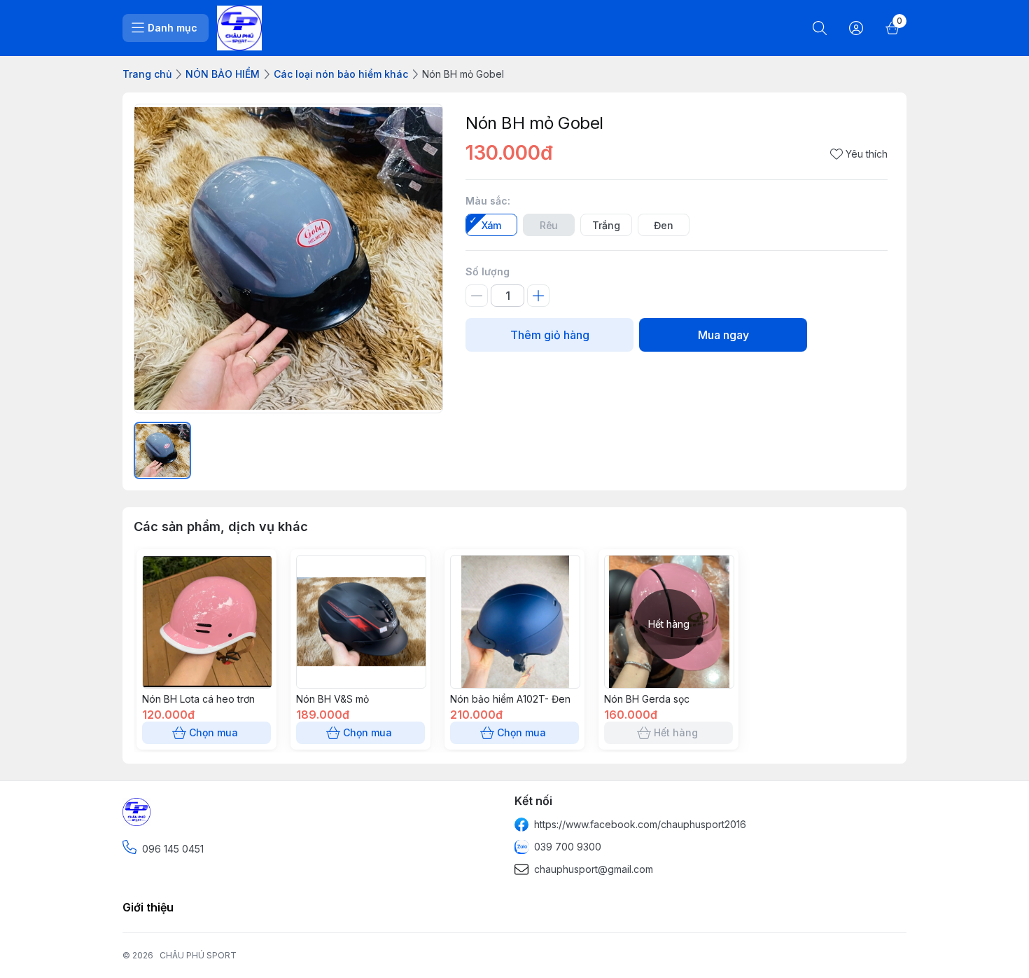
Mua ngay (723, 335)
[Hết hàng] (669, 684)
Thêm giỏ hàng (549, 335)
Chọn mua (213, 732)
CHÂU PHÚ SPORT (198, 955)
